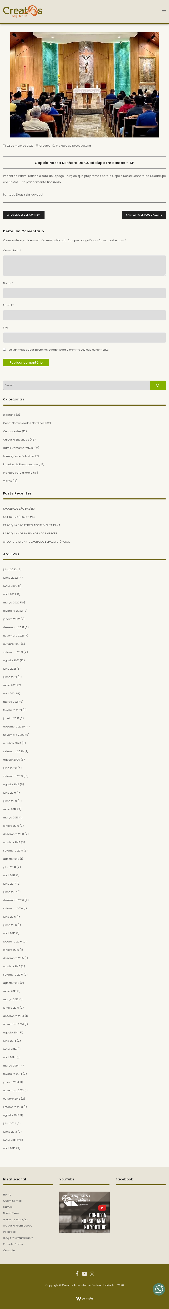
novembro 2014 (13, 1024)
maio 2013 (9, 1140)
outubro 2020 (12, 743)
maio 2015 (9, 991)
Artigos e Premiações (17, 1226)
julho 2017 (9, 884)
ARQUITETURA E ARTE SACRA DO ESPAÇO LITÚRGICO (36, 542)
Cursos (8, 1207)
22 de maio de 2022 (20, 146)
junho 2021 (10, 677)
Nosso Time (11, 1213)
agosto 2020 (11, 760)
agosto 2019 (11, 784)
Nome (8, 283)
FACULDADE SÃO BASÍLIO (19, 509)
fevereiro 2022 (13, 611)
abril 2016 (9, 933)
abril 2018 (9, 875)
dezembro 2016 (13, 900)
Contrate (9, 1250)
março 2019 (11, 817)
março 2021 (11, 702)
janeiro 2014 (11, 1082)
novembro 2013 (13, 1090)
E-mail (8, 305)
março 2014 (11, 1066)
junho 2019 (10, 801)
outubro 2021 (11, 644)
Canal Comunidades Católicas (24, 423)
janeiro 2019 (11, 826)
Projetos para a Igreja (17, 473)
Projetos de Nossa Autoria (73, 146)
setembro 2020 (13, 751)
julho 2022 (10, 569)
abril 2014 (9, 1057)
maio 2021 (9, 685)
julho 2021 (9, 669)
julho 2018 (9, 867)
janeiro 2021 (11, 718)
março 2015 (11, 999)
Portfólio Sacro (13, 1244)
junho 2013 (10, 1132)
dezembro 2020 (14, 727)
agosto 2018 (11, 859)
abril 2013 (9, 1148)
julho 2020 (10, 768)
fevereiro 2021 (12, 710)
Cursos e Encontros (16, 440)
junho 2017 (10, 892)
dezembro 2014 (13, 1016)
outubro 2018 (11, 842)
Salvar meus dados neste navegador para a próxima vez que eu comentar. (59, 350)
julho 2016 (9, 917)
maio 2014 (10, 1049)
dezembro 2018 (13, 834)
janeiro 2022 (11, 619)
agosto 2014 (11, 1032)
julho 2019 (9, 793)
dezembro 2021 (13, 627)
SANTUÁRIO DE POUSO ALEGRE (144, 214)
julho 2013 (9, 1123)
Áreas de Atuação (15, 1219)
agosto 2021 (11, 660)
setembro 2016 (13, 908)
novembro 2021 (13, 636)
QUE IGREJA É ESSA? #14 (19, 517)
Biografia (9, 415)
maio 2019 (9, 809)
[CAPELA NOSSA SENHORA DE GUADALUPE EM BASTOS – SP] (84, 84)
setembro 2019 (13, 776)
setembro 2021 (13, 652)
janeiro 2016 (11, 950)
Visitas (7, 481)
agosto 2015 (11, 983)
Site (5, 328)
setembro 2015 (13, 975)
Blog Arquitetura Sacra (18, 1238)
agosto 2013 (11, 1115)
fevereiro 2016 (12, 942)
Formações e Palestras (18, 456)
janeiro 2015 (11, 1008)
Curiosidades (12, 431)
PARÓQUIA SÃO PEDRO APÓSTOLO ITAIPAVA (31, 525)
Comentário (12, 250)
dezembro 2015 (13, 958)
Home (7, 1195)
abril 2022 (9, 594)
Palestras (9, 1232)
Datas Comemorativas (18, 448)
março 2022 (11, 602)
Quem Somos (12, 1201)
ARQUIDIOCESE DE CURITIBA (23, 214)
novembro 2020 (14, 735)
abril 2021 (9, 693)
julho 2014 (9, 1041)
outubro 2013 (11, 1099)
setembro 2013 (13, 1107)
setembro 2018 (13, 851)
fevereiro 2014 (12, 1074)
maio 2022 (10, 586)
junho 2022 (10, 578)
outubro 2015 (11, 966)
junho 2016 (10, 925)
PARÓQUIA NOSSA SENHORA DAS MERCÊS (30, 533)
